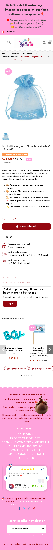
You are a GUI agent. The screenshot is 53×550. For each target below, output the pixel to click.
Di (9, 446)
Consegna (25, 434)
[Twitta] (7, 237)
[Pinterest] (11, 237)
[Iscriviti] (43, 529)
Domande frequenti (25, 450)
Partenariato (17, 454)
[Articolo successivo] (50, 57)
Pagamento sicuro (28, 446)
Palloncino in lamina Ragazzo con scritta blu (14, 350)
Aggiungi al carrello (28, 226)
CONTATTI (37, 454)
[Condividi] (3, 237)
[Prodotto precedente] (49, 57)
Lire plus (10, 304)
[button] (21, 375)
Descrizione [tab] (9, 278)
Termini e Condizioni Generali (25, 442)
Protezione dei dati (25, 438)
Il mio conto (25, 458)
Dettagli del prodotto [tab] (16, 283)
